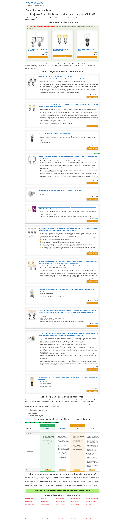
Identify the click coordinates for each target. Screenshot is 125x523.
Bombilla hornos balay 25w (46, 510)
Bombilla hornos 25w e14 (30, 515)
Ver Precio (48, 469)
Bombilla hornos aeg (90, 510)
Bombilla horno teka (59, 518)
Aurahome (62, 428)
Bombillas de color (28, 501)
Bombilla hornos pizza (29, 504)
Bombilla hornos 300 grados (61, 512)
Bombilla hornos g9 (90, 504)
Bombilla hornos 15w (44, 518)
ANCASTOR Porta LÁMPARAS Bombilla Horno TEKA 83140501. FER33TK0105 (60, 190)
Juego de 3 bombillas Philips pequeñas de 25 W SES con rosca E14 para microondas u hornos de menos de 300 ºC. (67, 378)
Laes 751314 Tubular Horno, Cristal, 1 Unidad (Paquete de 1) (55, 133)
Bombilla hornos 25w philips (91, 512)
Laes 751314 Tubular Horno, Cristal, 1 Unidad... (86, 50)
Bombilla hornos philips (45, 504)
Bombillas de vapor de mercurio (92, 498)
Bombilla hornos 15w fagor (76, 515)
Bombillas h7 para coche (75, 498)
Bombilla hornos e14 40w (30, 510)
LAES (77, 428)
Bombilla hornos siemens (91, 501)
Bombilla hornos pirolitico (60, 504)
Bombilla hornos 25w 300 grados (62, 515)
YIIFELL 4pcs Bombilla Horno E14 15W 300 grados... (37, 50)
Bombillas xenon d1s (29, 498)
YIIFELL (47, 428)
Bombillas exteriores (60, 498)
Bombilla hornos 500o (45, 512)
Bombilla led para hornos (60, 501)
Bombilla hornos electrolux (30, 507)
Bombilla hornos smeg (75, 501)
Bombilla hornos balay (75, 510)
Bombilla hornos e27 (75, 507)
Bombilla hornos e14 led (60, 507)
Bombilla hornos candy (90, 507)
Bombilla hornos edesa (45, 507)
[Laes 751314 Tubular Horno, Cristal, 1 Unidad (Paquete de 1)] (87, 40)
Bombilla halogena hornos (76, 518)
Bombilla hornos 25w (45, 515)
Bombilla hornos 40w (75, 512)
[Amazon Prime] (46, 52)
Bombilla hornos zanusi (45, 501)
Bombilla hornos (28, 518)
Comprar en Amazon (38, 56)
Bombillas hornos (44, 498)
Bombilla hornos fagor (75, 504)
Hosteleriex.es (34, 2)
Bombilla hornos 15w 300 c (91, 515)
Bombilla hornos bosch (60, 510)
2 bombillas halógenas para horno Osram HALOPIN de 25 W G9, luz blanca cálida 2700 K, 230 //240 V (66, 289)
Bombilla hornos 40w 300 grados (31, 512)
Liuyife (92, 428)
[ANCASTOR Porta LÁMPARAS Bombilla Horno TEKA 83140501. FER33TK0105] (32, 194)
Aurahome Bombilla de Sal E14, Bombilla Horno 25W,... (60, 50)
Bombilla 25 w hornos (90, 518)
